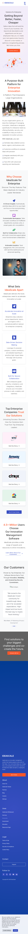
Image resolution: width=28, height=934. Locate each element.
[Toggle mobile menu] (25, 2)
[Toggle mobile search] (25, 4)
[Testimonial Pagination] (12, 626)
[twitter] (7, 874)
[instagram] (10, 874)
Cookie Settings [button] (7, 930)
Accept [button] (15, 930)
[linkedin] (16, 874)
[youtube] (13, 874)
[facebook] (3, 874)
